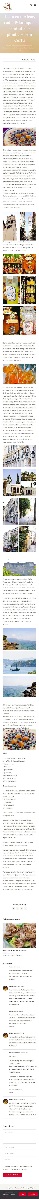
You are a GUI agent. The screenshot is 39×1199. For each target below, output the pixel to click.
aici (33, 170)
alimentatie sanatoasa (27, 46)
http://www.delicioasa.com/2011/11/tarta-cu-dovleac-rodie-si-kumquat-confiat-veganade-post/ (22, 1069)
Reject (33, 1194)
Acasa (13, 46)
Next (33, 60)
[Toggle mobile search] (31, 5)
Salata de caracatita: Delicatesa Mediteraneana (19, 935)
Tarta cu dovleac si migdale (15, 80)
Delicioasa (12, 986)
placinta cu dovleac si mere (15, 83)
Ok (23, 1194)
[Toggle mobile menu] (35, 5)
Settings (5, 1196)
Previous (27, 60)
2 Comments (18, 955)
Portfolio (17, 46)
